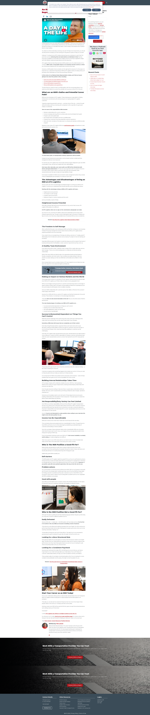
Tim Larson (59, 623)
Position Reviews (65, 620)
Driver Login (99, 701)
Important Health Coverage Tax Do (66, 708)
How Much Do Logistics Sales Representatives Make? (65, 219)
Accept (87, 9)
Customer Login (100, 699)
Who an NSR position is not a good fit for (53, 84)
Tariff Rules (80, 703)
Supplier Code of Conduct (64, 704)
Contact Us (47, 708)
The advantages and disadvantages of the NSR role (56, 81)
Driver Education (62, 706)
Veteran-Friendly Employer (64, 701)
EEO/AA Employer (63, 699)
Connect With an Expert (75, 657)
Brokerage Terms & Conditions (84, 701)
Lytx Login (99, 702)
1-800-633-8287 (45, 704)
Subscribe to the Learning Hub (84, 708)
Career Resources (56, 620)
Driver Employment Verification (84, 699)
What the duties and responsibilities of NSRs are (55, 79)
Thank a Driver (62, 703)
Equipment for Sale (82, 706)
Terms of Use (82, 713)
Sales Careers (48, 620)
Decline (96, 9)
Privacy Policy (91, 7)
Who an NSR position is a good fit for (52, 83)
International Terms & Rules (83, 704)
